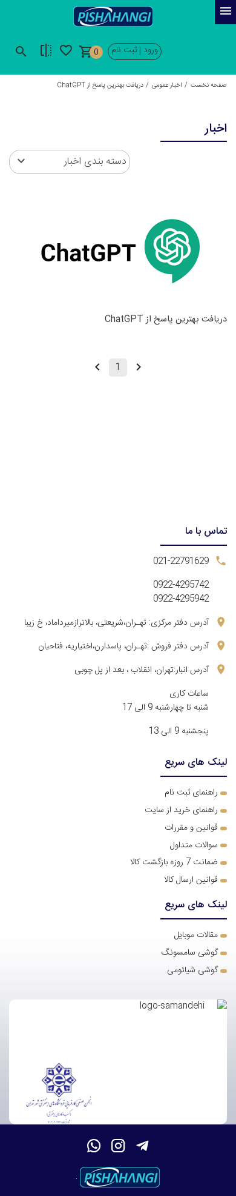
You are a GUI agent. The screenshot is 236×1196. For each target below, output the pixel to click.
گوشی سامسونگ (190, 953)
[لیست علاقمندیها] (46, 54)
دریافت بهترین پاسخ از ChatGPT (166, 319)
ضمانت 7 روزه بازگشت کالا (174, 862)
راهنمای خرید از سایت (181, 810)
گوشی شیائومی (192, 970)
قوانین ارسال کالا (191, 880)
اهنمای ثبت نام (190, 792)
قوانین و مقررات (191, 828)
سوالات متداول (194, 845)
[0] (86, 54)
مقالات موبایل (196, 935)
